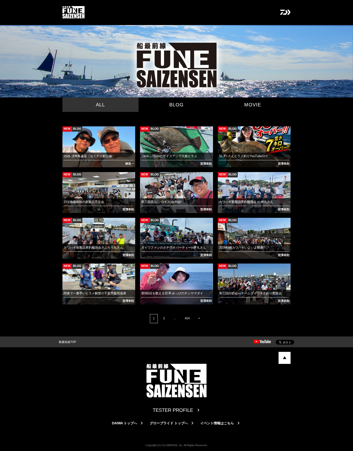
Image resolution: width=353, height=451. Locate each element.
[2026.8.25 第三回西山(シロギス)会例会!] (144, 178)
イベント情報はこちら (217, 423)
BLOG (176, 104)
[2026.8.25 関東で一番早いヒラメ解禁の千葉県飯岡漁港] (67, 269)
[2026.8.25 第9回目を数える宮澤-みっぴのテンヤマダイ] (144, 269)
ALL (100, 104)
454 (187, 318)
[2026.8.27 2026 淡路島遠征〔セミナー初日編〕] (67, 132)
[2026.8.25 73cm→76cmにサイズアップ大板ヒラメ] (144, 132)
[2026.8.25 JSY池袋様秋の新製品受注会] (67, 178)
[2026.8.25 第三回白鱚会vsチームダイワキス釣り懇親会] (222, 269)
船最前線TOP (67, 342)
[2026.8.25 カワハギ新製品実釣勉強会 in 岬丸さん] (222, 178)
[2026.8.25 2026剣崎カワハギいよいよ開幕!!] (222, 224)
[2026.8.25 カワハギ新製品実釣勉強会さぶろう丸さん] (67, 224)
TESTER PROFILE (173, 410)
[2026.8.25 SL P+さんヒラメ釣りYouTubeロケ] (222, 132)
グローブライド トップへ (169, 423)
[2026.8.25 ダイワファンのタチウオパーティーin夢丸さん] (144, 224)
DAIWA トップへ (124, 423)
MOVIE (252, 104)
